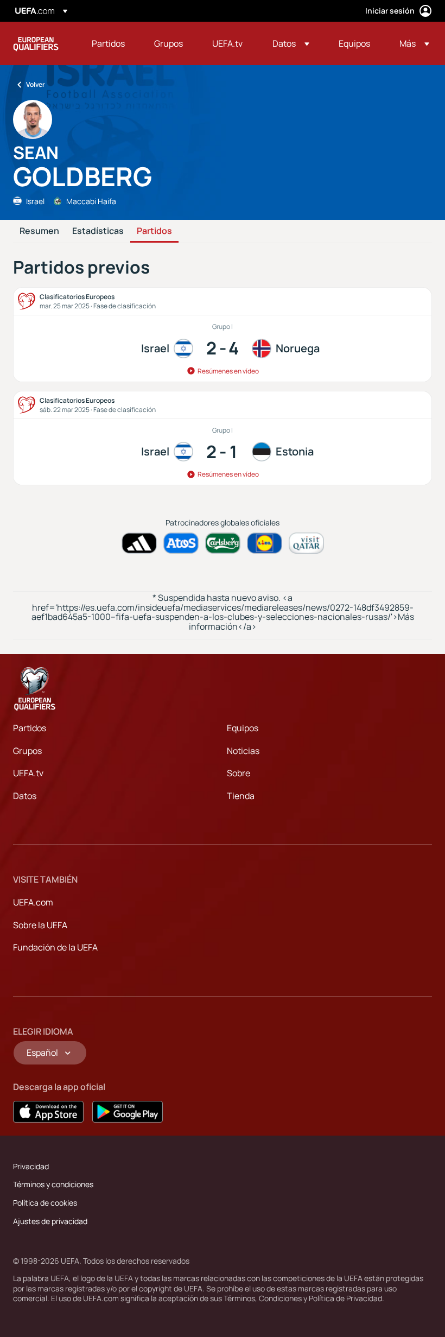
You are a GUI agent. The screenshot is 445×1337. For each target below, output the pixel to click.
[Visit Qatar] (306, 543)
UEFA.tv (28, 773)
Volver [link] (35, 84)
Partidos (154, 231)
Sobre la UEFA (40, 925)
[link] (108, 43)
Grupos (27, 751)
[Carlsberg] (222, 543)
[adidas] (139, 543)
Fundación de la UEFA (55, 947)
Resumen (39, 231)
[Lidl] (264, 543)
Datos (24, 796)
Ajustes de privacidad (50, 1221)
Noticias (243, 751)
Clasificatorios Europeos (36, 43)
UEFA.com (33, 902)
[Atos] (181, 543)
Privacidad (31, 1166)
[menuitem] (109, 43)
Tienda (241, 796)
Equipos (242, 728)
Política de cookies (45, 1202)
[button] (290, 43)
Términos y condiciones (53, 1184)
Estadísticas (98, 231)
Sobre (238, 773)
